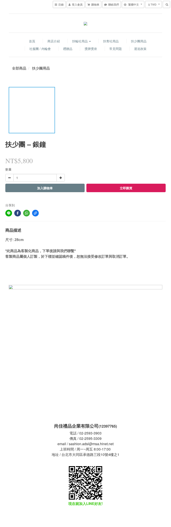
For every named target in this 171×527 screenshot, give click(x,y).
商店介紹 (53, 41)
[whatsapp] (26, 213)
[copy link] (35, 213)
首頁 (32, 41)
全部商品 (19, 68)
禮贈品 (67, 48)
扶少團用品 (139, 41)
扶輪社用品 (80, 41)
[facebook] (17, 213)
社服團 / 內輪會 (40, 48)
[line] (8, 213)
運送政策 (140, 48)
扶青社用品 (111, 41)
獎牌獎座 (91, 48)
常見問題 (115, 48)
